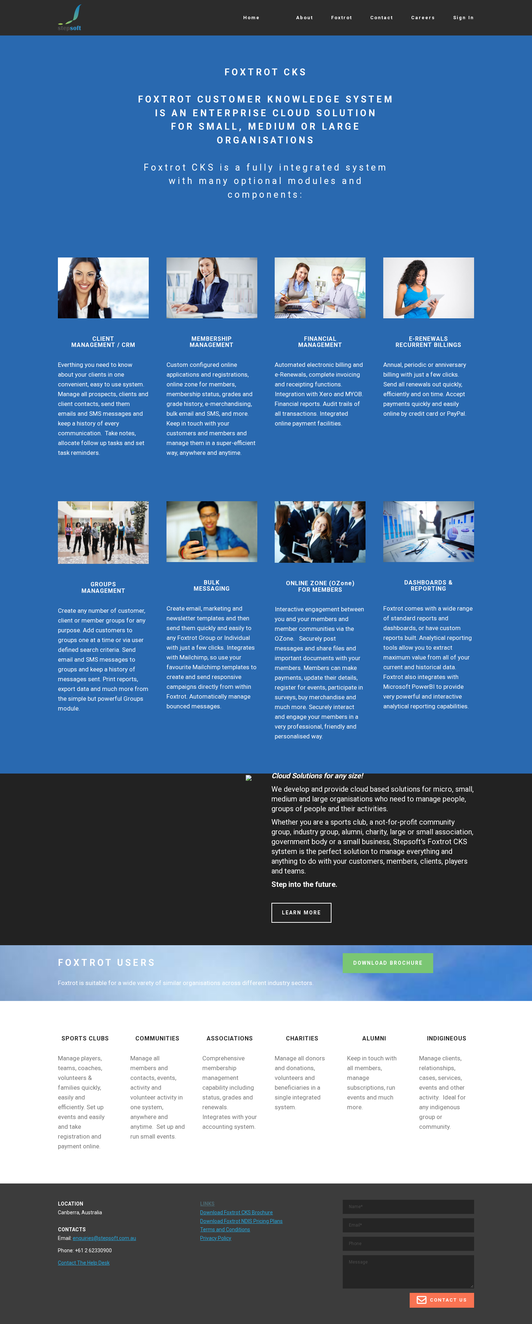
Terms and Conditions (225, 1229)
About (304, 17)
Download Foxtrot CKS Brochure (236, 1212)
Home (251, 17)
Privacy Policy (215, 1238)
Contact (381, 17)
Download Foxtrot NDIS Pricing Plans (241, 1221)
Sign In (463, 17)
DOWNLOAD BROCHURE (388, 963)
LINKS (207, 1204)
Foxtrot (341, 17)
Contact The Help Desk (84, 1263)
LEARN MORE (301, 913)
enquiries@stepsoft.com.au (104, 1238)
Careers (423, 17)
